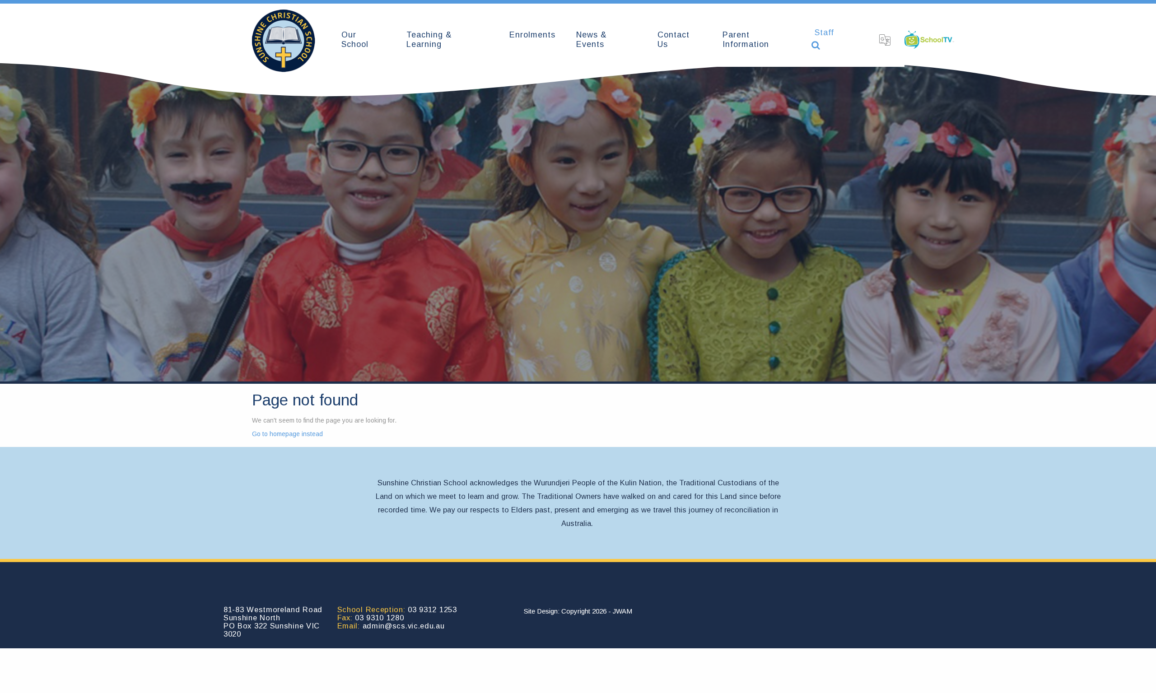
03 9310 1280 (379, 618)
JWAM (622, 611)
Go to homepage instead (287, 433)
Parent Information (745, 39)
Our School (354, 39)
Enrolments (532, 34)
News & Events (591, 39)
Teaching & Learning (429, 39)
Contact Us (673, 39)
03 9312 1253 (432, 609)
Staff (824, 32)
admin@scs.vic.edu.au (404, 626)
